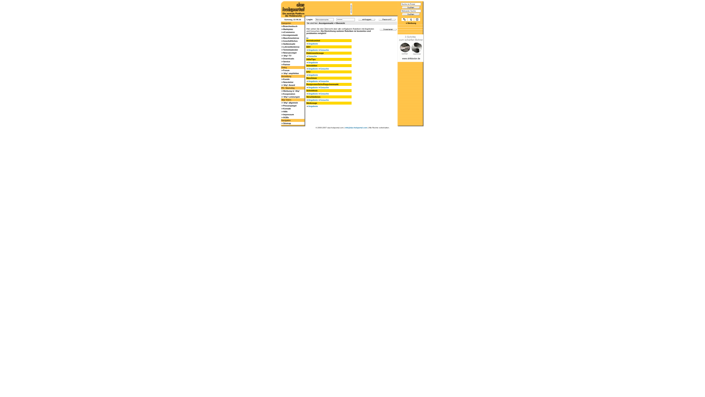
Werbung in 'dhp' (291, 91)
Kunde (286, 79)
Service (286, 61)
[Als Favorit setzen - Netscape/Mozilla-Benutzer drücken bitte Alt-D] (411, 20)
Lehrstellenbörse (291, 47)
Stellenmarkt (289, 44)
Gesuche (324, 50)
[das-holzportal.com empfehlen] (417, 20)
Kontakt (287, 109)
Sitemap (287, 123)
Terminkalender (290, 50)
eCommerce (289, 32)
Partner (286, 64)
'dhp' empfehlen (291, 73)
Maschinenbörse (291, 38)
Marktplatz (288, 29)
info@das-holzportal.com (356, 128)
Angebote (313, 44)
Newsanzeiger (290, 53)
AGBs (286, 117)
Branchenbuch (290, 26)
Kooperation (289, 94)
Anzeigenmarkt (290, 35)
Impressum (288, 114)
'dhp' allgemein (290, 103)
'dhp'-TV (287, 56)
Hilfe (285, 111)
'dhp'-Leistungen (291, 97)
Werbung (411, 23)
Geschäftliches (290, 41)
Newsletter (288, 82)
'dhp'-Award (289, 85)
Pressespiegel (290, 106)
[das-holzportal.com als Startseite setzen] (404, 20)
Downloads (288, 59)
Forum (286, 70)
